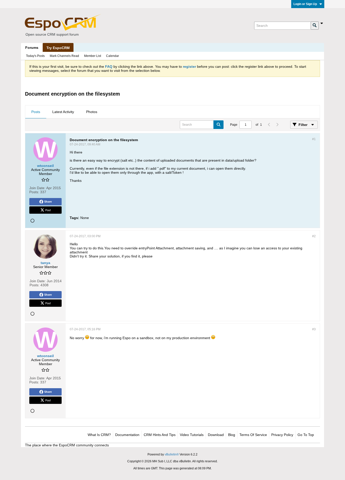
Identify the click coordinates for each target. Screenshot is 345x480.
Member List (92, 56)
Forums (31, 48)
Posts (35, 112)
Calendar (112, 56)
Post (48, 210)
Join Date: (37, 188)
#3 (314, 329)
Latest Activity (63, 112)
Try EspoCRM (58, 48)
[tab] (35, 112)
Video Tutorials (192, 435)
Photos (91, 112)
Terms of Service (253, 435)
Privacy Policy (282, 435)
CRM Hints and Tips (160, 435)
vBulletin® (172, 454)
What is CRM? (99, 435)
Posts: (34, 192)
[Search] (315, 25)
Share (48, 201)
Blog (231, 435)
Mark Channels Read (64, 56)
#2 (314, 236)
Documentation (127, 435)
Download (216, 435)
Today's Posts (35, 56)
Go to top (306, 435)
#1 (314, 139)
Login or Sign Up (305, 4)
